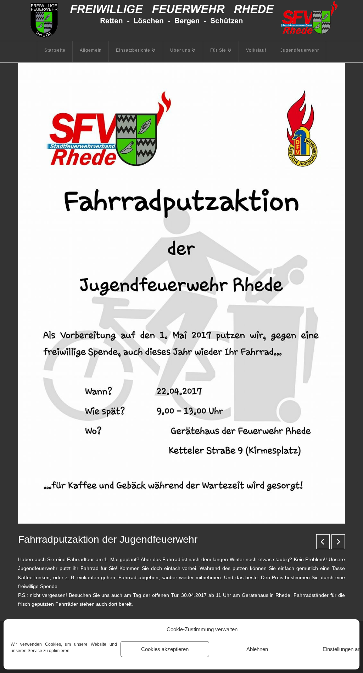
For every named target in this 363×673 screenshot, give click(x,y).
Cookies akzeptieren (165, 649)
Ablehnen (257, 649)
